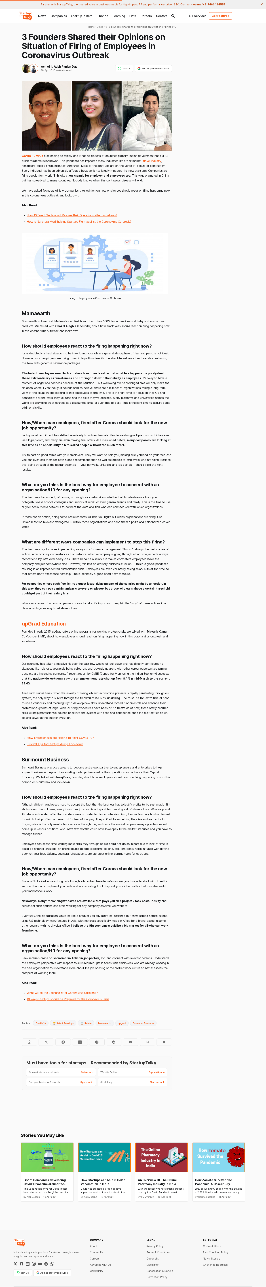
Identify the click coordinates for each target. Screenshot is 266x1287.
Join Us (126, 68)
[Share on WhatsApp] (29, 1042)
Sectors (162, 16)
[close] (262, 4)
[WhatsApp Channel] (52, 1264)
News (42, 16)
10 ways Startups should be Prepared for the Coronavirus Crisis (68, 999)
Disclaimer (153, 1264)
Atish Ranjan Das (65, 66)
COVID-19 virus (32, 156)
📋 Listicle (86, 1023)
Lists (132, 16)
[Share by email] (130, 1042)
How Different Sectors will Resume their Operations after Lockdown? (72, 215)
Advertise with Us (100, 1264)
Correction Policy (157, 1277)
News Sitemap (211, 1258)
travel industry (152, 161)
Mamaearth (104, 1023)
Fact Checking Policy (215, 1252)
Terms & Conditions (158, 1252)
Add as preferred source (155, 68)
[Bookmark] (164, 1042)
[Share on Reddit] (113, 1042)
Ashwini (46, 66)
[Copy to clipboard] (147, 1042)
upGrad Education (44, 624)
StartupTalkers (81, 16)
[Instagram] (34, 1264)
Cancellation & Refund (160, 1270)
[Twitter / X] (15, 1264)
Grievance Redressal (215, 1264)
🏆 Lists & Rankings (63, 1023)
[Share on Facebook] (63, 1042)
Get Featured (220, 16)
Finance (102, 16)
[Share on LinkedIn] (80, 1042)
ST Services (197, 16)
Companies (59, 16)
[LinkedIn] (27, 1264)
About (93, 1246)
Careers (146, 16)
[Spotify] (46, 1264)
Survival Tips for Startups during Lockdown (55, 744)
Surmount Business (143, 1023)
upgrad (122, 1023)
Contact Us (96, 1252)
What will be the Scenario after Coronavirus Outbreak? (62, 993)
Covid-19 (41, 1023)
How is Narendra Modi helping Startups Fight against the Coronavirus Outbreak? (79, 221)
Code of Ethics (212, 1246)
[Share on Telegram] (97, 1042)
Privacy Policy (155, 1246)
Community (96, 1270)
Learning (119, 16)
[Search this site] (173, 16)
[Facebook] (21, 1264)
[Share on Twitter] (46, 1042)
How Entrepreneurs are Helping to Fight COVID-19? (60, 738)
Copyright (153, 1258)
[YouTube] (40, 1264)
